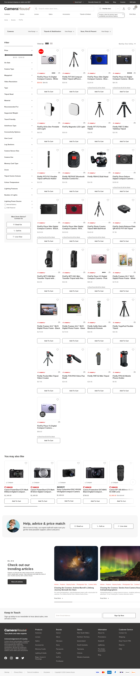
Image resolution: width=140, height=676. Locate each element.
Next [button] (133, 482)
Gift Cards (133, 2)
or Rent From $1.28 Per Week (96, 87)
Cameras (38, 633)
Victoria (79, 653)
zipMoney (101, 645)
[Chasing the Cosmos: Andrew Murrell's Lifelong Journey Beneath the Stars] (76, 563)
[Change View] (51, 44)
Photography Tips (82, 584)
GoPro (58, 657)
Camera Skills (92, 584)
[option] (21, 31)
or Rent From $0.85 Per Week (121, 87)
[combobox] (64, 8)
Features (62, 584)
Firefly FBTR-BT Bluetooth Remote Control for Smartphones (73, 179)
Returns (121, 645)
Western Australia (83, 657)
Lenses (37, 637)
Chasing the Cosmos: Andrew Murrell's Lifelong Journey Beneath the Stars (74, 589)
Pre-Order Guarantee (102, 650)
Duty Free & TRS (125, 641)
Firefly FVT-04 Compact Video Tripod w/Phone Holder (72, 79)
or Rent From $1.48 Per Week (96, 237)
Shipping (122, 637)
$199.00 (21, 57)
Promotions (102, 637)
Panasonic (59, 649)
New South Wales (83, 633)
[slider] (5, 55)
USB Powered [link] (20, 208)
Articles (56, 584)
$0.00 (15, 57)
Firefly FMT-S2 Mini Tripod (98, 376)
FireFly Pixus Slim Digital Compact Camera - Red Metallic (72, 229)
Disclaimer (47, 672)
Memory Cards (40, 649)
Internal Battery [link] (20, 204)
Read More (57, 598)
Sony (58, 645)
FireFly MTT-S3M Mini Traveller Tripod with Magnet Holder (46, 278)
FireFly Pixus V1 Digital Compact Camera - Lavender (47, 428)
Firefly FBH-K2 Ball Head (98, 176)
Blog (114, 2)
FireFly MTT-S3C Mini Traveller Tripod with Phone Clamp (73, 278)
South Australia (82, 645)
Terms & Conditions (33, 672)
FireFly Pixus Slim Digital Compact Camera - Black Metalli (47, 229)
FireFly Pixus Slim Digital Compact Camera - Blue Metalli (98, 79)
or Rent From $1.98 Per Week (121, 187)
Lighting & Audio (40, 653)
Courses (122, 2)
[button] (127, 44)
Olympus (59, 641)
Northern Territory (83, 637)
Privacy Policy (18, 672)
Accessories (39, 645)
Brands (13, 20)
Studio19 (101, 641)
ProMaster (59, 661)
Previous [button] (7, 482)
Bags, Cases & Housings (40, 658)
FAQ (120, 649)
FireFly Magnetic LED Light (73, 127)
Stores (107, 2)
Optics (37, 641)
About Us (101, 633)
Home (6, 20)
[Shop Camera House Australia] (17, 8)
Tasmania (80, 649)
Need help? (78, 2)
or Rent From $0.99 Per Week (96, 287)
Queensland (81, 641)
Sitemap (6, 672)
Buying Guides (70, 584)
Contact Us (123, 633)
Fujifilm (58, 653)
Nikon (58, 637)
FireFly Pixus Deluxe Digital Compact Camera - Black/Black (123, 179)
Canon (58, 633)
